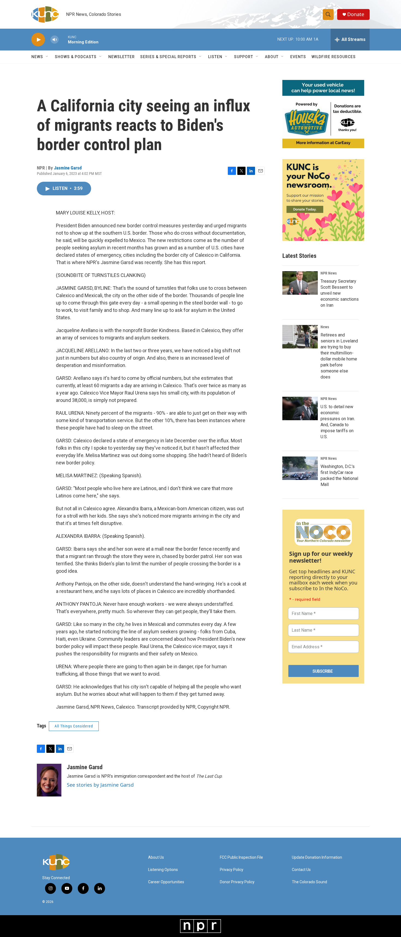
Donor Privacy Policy (237, 882)
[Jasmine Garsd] (49, 780)
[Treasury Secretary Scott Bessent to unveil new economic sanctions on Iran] (300, 283)
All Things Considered (74, 726)
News (325, 327)
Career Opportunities (166, 882)
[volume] (54, 40)
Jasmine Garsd (68, 168)
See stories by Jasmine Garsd (100, 784)
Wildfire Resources (334, 57)
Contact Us (301, 870)
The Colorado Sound (309, 882)
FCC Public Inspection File (241, 857)
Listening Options (163, 870)
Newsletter (121, 57)
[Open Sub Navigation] (47, 57)
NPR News (329, 273)
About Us (156, 857)
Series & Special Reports (168, 57)
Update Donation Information (317, 857)
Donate (355, 14)
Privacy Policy (231, 870)
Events (298, 57)
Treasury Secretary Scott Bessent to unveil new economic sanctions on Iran (340, 293)
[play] (38, 40)
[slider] (63, 39)
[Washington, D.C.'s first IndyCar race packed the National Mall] (300, 468)
